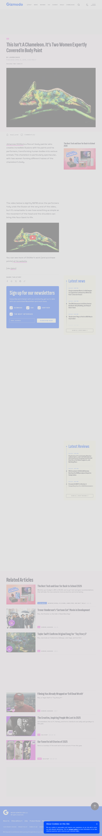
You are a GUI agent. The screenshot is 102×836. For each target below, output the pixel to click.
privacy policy (73, 829)
